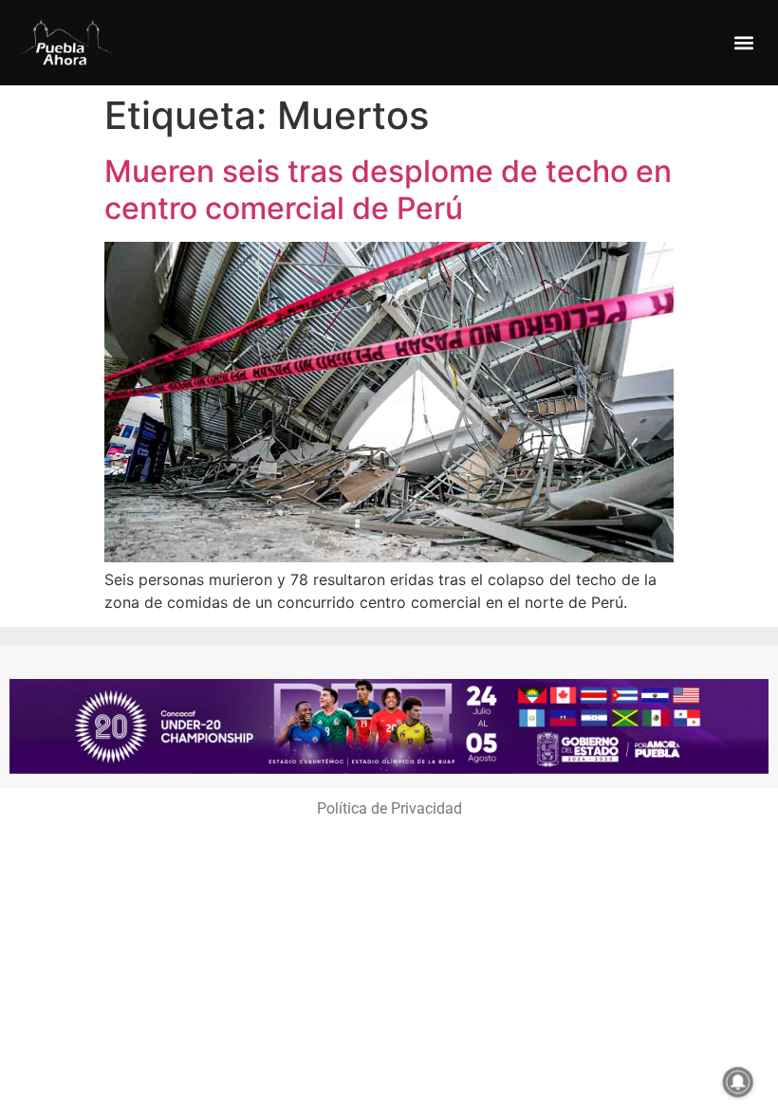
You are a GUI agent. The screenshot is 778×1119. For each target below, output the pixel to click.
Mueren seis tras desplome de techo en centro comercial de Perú (388, 189)
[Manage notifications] (738, 1082)
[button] (743, 43)
